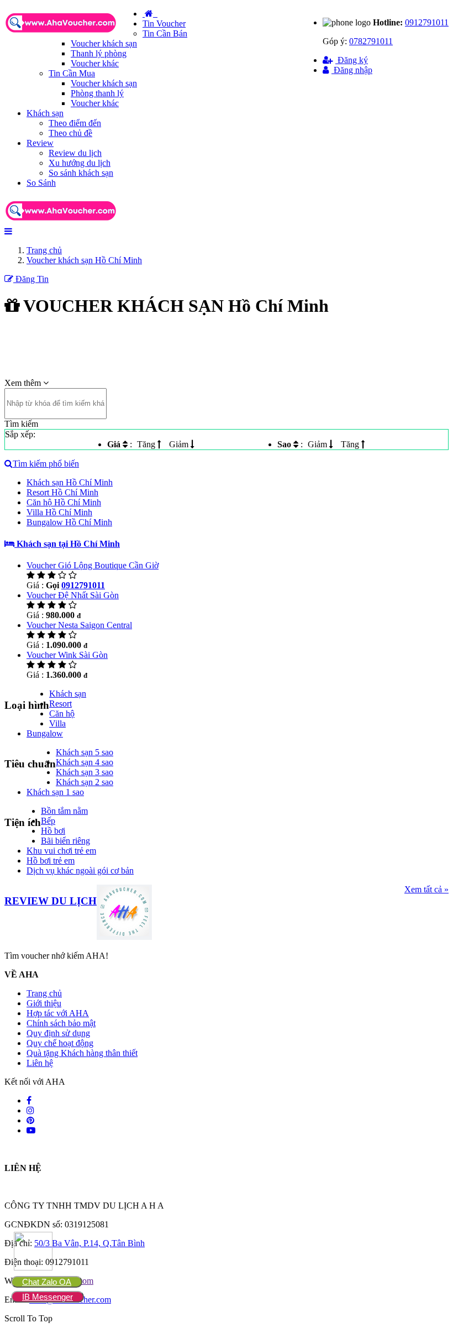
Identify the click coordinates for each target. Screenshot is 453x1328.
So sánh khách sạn (81, 172)
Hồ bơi (53, 830)
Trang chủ (44, 993)
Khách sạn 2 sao (84, 782)
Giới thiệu (44, 1003)
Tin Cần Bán (165, 33)
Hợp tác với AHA (58, 1013)
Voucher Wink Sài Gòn (67, 655)
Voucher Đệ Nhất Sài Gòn (73, 595)
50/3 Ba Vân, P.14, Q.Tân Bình (89, 1243)
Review (40, 143)
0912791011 (427, 22)
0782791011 (371, 41)
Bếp (48, 820)
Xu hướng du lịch (79, 163)
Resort (60, 703)
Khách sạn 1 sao (55, 792)
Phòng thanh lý (97, 93)
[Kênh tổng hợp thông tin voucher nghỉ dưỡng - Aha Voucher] (73, 33)
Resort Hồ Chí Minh (62, 492)
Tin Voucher (164, 23)
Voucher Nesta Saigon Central (79, 625)
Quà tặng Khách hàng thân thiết (82, 1053)
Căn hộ (62, 713)
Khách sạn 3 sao (84, 772)
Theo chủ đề (70, 133)
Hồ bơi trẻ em (51, 860)
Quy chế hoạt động (60, 1043)
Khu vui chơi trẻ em (61, 850)
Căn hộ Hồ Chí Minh (64, 502)
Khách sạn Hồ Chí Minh (70, 482)
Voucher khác (95, 63)
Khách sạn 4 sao (84, 762)
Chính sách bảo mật (61, 1023)
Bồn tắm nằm (64, 810)
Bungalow (45, 733)
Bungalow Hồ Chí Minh (69, 522)
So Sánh (41, 182)
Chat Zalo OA (46, 1282)
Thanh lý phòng (99, 53)
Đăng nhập (351, 70)
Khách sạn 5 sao (84, 752)
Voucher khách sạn (104, 43)
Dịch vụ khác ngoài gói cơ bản (80, 870)
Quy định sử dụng (58, 1033)
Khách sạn (45, 113)
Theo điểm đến (75, 123)
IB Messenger (47, 1296)
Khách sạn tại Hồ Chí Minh (67, 543)
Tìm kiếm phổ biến (46, 463)
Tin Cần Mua (72, 73)
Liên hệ (40, 1063)
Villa (57, 723)
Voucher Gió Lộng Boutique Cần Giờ (93, 565)
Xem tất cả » (426, 889)
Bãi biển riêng (65, 840)
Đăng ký (351, 60)
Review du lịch (75, 153)
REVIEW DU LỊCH (50, 901)
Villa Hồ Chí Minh (59, 512)
